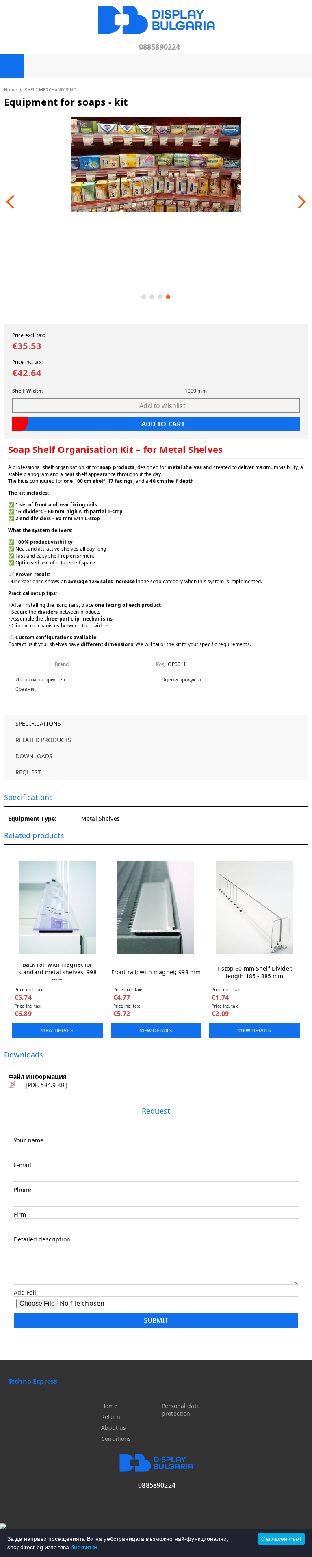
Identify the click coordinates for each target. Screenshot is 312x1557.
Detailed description (42, 1239)
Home (10, 89)
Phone (22, 1190)
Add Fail (25, 1292)
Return (110, 1417)
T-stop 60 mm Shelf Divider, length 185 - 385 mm (254, 972)
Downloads (33, 756)
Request (28, 772)
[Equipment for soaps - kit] (156, 164)
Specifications (38, 723)
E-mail (22, 1165)
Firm (20, 1214)
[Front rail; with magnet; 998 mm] (156, 907)
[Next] (299, 202)
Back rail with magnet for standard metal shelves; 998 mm (57, 972)
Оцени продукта (181, 679)
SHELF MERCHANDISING (51, 89)
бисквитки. (85, 1547)
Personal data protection (181, 1409)
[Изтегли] (12, 1085)
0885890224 (159, 47)
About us (113, 1428)
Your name (28, 1140)
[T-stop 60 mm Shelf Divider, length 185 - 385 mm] (254, 907)
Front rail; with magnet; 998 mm (156, 972)
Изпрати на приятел (40, 679)
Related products (43, 740)
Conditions (116, 1438)
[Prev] (13, 202)
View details (57, 1030)
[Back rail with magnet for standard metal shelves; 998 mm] (57, 907)
